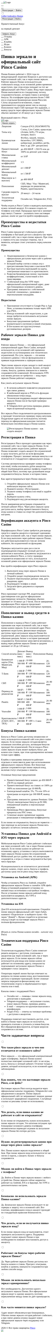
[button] (27, 1330)
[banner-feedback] (2, 37)
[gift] (2, 8)
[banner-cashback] (2, 42)
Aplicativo (12, 16)
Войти (18, 10)
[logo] (2, 3)
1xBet (4, 16)
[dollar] (2, 5)
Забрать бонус (8, 34)
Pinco (32, 1328)
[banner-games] (2, 45)
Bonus (20, 16)
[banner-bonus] (2, 50)
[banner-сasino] (2, 47)
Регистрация (7, 10)
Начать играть (8, 123)
